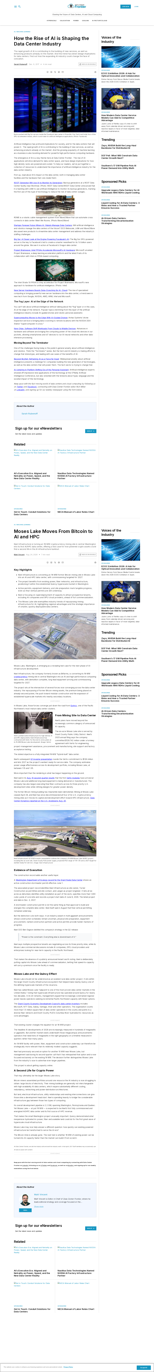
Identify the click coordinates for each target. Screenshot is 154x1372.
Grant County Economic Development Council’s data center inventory (49, 991)
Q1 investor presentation (41, 755)
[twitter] (55, 72)
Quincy (74, 701)
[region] (77, 1367)
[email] (63, 72)
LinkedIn (20, 390)
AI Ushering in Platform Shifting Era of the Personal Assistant (41, 370)
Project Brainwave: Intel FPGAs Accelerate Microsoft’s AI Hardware (44, 250)
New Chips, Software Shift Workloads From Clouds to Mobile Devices (45, 328)
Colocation (65, 20)
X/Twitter (44, 1145)
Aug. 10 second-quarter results (41, 774)
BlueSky (70, 1145)
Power (76, 20)
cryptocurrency (21, 677)
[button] (15, 6)
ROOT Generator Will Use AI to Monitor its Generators (38, 183)
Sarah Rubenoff (20, 64)
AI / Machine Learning (22, 31)
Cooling (85, 20)
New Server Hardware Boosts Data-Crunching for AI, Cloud (40, 290)
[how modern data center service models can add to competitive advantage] (120, 99)
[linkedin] (51, 72)
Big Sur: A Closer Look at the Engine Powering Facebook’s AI (41, 239)
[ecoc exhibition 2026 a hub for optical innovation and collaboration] (120, 57)
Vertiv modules (73, 774)
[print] (95, 72)
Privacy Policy (68, 1367)
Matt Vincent (19, 555)
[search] (19, 6)
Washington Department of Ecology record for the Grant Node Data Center (49, 872)
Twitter (20, 387)
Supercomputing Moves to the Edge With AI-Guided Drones (40, 318)
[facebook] (48, 72)
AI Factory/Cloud (99, 20)
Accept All (143, 1367)
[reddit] (59, 72)
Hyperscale (52, 20)
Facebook (31, 387)
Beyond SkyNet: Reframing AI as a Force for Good (36, 359)
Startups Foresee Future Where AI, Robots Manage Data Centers (43, 225)
